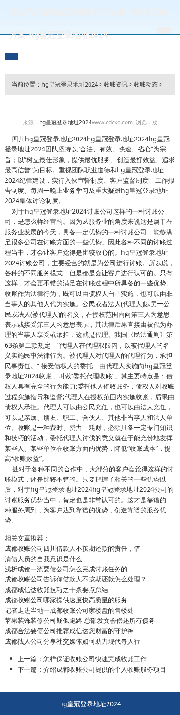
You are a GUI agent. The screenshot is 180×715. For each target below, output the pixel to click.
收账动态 (146, 84)
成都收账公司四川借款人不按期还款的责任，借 (72, 548)
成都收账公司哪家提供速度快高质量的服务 (66, 599)
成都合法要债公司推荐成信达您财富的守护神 (69, 630)
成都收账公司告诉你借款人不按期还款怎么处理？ (76, 579)
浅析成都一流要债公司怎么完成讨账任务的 (66, 568)
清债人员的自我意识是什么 (43, 558)
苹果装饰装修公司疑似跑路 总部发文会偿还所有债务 (80, 620)
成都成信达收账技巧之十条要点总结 (56, 589)
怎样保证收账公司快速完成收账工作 (95, 658)
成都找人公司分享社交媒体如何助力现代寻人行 (72, 641)
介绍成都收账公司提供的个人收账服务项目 (104, 669)
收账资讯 (116, 84)
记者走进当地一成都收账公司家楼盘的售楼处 (69, 610)
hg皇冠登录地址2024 (70, 84)
